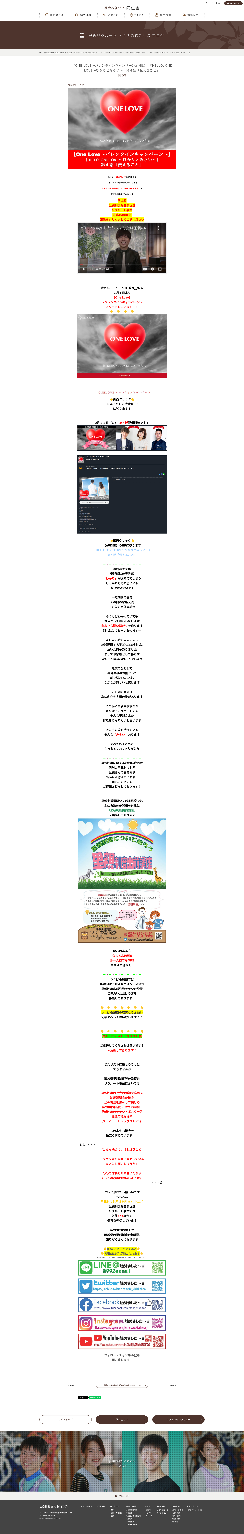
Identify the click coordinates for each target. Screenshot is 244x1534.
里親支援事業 (132, 1524)
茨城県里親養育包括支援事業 (55, 52)
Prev (72, 1385)
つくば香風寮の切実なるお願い (122, 1012)
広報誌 (175, 1521)
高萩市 (148, 1510)
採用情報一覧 (163, 1510)
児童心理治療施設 (134, 1516)
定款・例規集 (178, 1510)
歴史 (112, 1516)
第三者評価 (177, 1516)
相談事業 (131, 1521)
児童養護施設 (132, 1510)
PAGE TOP (123, 1496)
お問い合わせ (235, 3)
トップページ (86, 1506)
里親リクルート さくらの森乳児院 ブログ (84, 52)
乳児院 (130, 1513)
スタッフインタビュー (178, 1419)
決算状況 (176, 1513)
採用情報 (161, 1506)
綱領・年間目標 (117, 1513)
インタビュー (163, 1513)
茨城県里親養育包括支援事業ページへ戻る (122, 1385)
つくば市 (149, 1516)
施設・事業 (131, 1506)
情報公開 (176, 1506)
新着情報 (101, 1506)
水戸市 (148, 1513)
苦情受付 (176, 1519)
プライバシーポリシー (214, 3)
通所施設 (131, 1519)
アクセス (148, 1506)
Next (172, 1385)
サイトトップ (65, 1419)
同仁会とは (122, 1419)
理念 (112, 1510)
